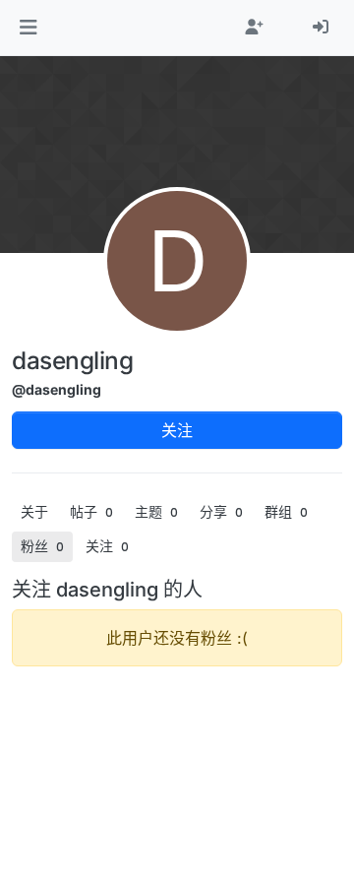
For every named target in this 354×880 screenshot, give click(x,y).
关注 (177, 430)
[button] (28, 27)
